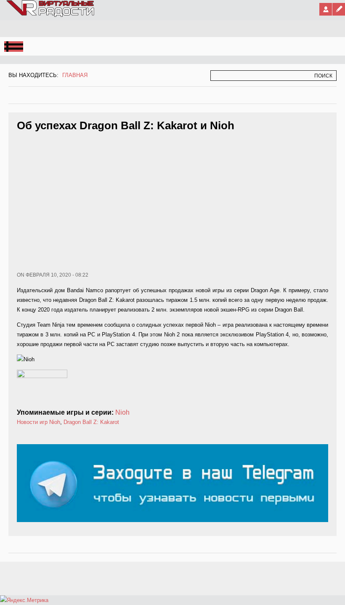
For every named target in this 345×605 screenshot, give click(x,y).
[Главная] (51, 15)
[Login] (325, 9)
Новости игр (32, 422)
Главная (75, 75)
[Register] (338, 9)
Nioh (122, 412)
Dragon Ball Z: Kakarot (91, 422)
